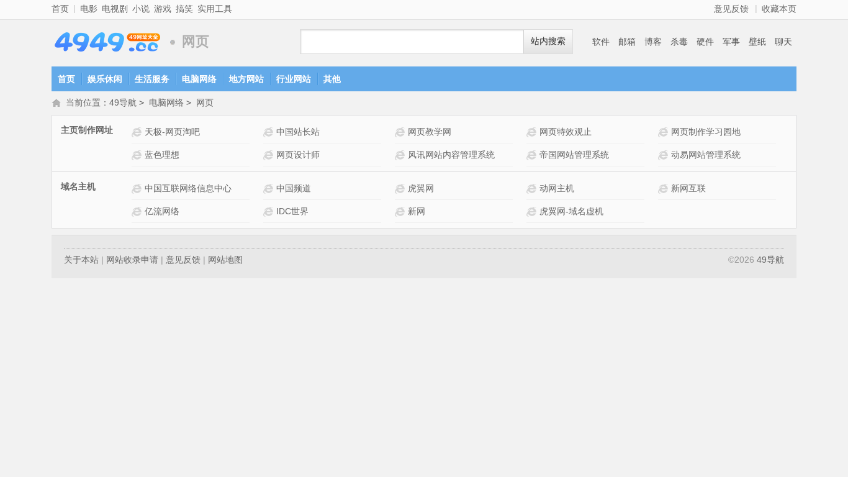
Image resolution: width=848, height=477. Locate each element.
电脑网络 (199, 79)
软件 (601, 42)
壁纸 (757, 42)
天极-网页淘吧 (172, 132)
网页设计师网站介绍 (269, 155)
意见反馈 (731, 9)
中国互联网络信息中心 (188, 188)
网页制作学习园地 (706, 132)
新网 (416, 211)
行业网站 (293, 79)
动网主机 (556, 188)
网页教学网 (429, 132)
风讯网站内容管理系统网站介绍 (401, 155)
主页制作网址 (87, 130)
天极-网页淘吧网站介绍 (138, 132)
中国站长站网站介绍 (269, 132)
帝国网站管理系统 (574, 155)
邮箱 (627, 42)
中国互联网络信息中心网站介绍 (138, 188)
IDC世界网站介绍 (269, 211)
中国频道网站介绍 (269, 188)
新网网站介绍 (401, 211)
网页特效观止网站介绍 (532, 132)
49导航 (107, 42)
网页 (205, 102)
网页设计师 (298, 155)
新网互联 (688, 188)
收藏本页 (779, 9)
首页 (60, 9)
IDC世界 (292, 211)
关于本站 (81, 260)
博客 (653, 42)
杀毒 (679, 42)
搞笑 (184, 9)
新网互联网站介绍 (664, 188)
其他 (332, 79)
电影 (88, 9)
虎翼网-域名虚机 (571, 211)
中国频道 (293, 188)
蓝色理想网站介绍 (138, 155)
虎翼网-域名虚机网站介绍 (532, 211)
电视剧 (115, 9)
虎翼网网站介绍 (401, 188)
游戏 (162, 9)
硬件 (705, 42)
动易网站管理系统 (706, 155)
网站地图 (225, 260)
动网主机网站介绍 (532, 188)
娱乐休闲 (105, 79)
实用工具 (214, 9)
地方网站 (246, 79)
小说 (141, 9)
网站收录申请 (132, 260)
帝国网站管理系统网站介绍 (532, 155)
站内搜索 (548, 41)
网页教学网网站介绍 (401, 132)
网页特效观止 (565, 132)
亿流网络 (162, 211)
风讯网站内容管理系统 (451, 155)
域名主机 (78, 186)
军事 (731, 42)
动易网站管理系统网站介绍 (664, 155)
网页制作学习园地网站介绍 (664, 132)
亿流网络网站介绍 (138, 211)
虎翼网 (421, 188)
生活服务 (152, 79)
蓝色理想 (162, 155)
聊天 (783, 42)
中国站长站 (298, 132)
